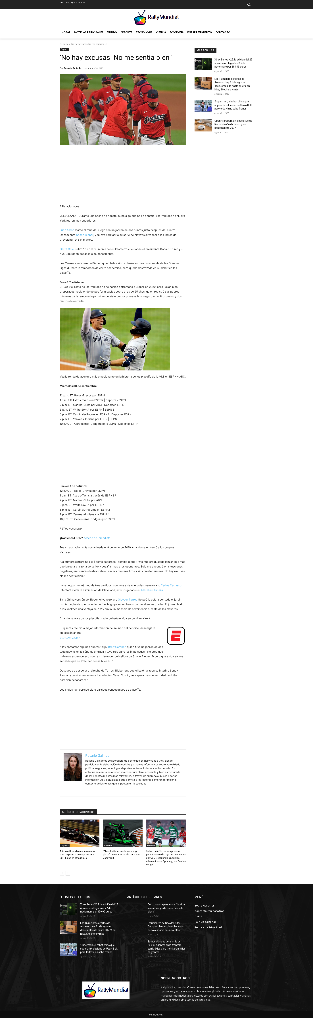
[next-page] (68, 873)
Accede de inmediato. (97, 538)
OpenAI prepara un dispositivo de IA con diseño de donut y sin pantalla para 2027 (233, 124)
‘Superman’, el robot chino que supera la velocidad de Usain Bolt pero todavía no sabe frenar (233, 105)
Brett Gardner (117, 647)
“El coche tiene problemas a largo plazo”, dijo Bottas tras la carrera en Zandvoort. (121, 854)
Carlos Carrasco (171, 585)
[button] (249, 4)
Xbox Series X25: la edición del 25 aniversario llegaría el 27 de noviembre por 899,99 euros (233, 63)
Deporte (64, 44)
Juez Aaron (67, 230)
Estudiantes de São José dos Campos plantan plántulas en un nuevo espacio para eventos (166, 927)
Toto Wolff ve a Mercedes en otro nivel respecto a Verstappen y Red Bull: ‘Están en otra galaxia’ (77, 854)
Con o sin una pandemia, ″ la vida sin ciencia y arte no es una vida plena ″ (166, 908)
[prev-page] (62, 873)
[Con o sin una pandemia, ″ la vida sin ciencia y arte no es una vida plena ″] (136, 909)
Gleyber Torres (127, 599)
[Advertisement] (123, 176)
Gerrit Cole (67, 249)
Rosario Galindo (72, 68)
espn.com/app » (70, 637)
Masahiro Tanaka (152, 590)
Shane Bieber (84, 235)
